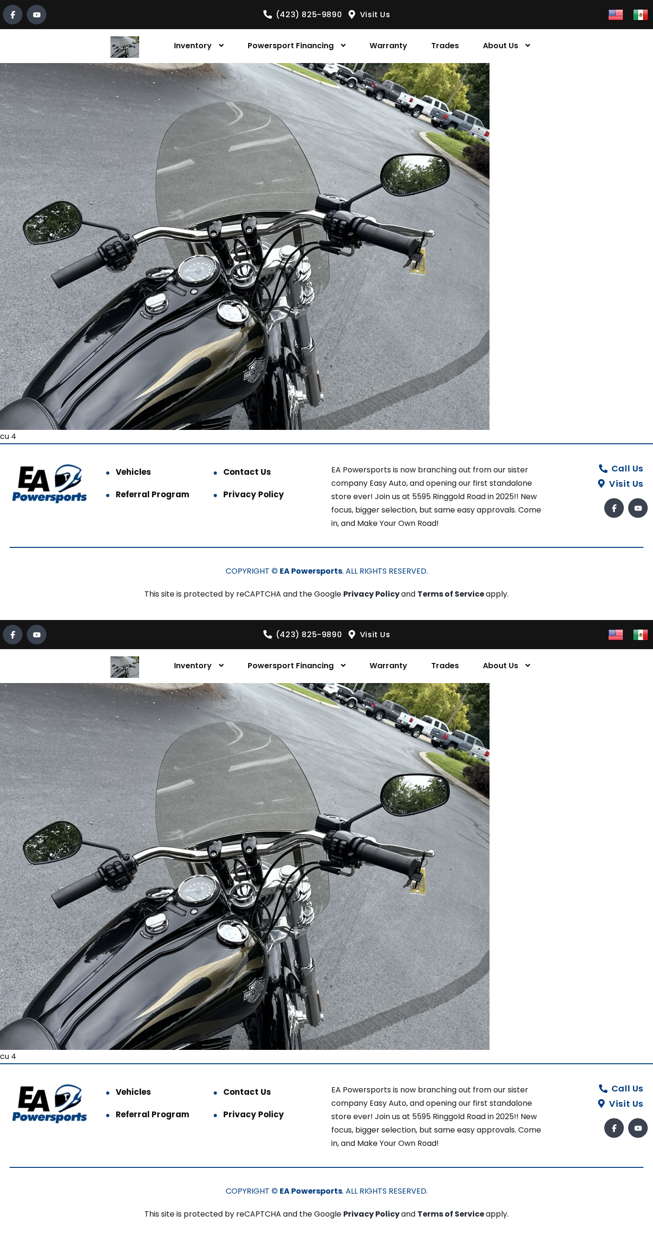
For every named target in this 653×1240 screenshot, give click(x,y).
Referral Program (152, 494)
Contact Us (247, 472)
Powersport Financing (291, 45)
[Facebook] (12, 14)
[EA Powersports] (124, 46)
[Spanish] (640, 14)
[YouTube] (36, 14)
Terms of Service (451, 593)
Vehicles (133, 472)
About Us (500, 45)
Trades (445, 45)
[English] (615, 14)
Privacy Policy (253, 494)
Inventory (193, 45)
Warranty (388, 45)
